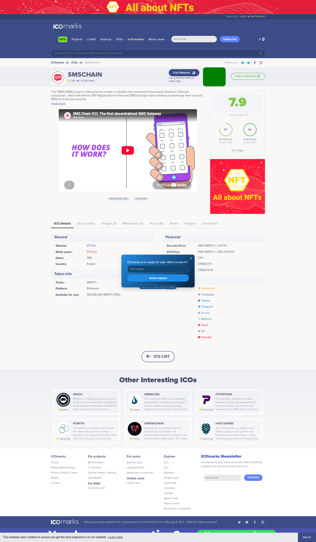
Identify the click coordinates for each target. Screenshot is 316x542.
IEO (166, 467)
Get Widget (94, 477)
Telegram (207, 307)
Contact (55, 483)
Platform (141, 198)
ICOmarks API (96, 488)
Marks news (156, 39)
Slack (204, 325)
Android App (134, 462)
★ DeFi (91, 39)
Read (93, 252)
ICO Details (62, 223)
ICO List (162, 356)
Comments (209, 223)
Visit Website (182, 72)
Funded (168, 493)
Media (55, 477)
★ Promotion (135, 39)
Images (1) (108, 223)
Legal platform (135, 467)
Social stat (170, 483)
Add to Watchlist (246, 76)
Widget (189, 223)
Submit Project (96, 472)
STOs (119, 39)
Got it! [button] (307, 537)
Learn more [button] (115, 537)
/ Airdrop (110, 472)
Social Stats (86, 223)
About (54, 462)
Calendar (169, 488)
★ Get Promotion (256, 16)
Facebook (207, 294)
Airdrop (243, 16)
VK (203, 331)
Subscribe (230, 39)
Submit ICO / (232, 16)
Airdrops (106, 39)
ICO (166, 462)
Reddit (205, 313)
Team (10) (156, 223)
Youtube (206, 337)
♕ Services (94, 467)
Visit (93, 245)
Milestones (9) (132, 223)
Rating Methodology (63, 467)
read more (58, 103)
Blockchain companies (140, 472)
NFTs (62, 39)
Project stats (171, 477)
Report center (172, 503)
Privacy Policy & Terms (64, 472)
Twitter (205, 300)
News (174, 223)
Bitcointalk (208, 288)
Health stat (133, 483)
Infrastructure (118, 198)
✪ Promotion (96, 462)
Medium (206, 319)
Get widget (238, 150)
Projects (77, 39)
